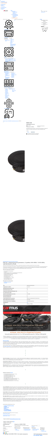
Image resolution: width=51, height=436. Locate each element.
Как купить (42, 430)
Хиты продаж (3, 8)
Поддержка (9, 261)
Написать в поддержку (36, 429)
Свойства (16, 261)
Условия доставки (43, 431)
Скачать (6, 413)
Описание (4, 261)
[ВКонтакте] (31, 132)
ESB (27, 302)
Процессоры (10, 60)
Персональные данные (27, 429)
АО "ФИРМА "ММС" (38, 435)
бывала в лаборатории (7, 346)
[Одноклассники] (32, 132)
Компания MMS (3, 4)
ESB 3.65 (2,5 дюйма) (6, 340)
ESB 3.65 (11, 372)
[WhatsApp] (34, 132)
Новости (2, 5)
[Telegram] (33, 132)
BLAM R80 (5, 406)
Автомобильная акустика (15, 418)
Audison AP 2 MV (6, 407)
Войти (16, 429)
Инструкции (13, 261)
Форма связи (14, 13)
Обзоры (7, 261)
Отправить (33, 426)
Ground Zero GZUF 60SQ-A (7, 410)
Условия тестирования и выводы (9, 405)
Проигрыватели (7, 71)
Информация (3, 1)
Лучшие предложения (15, 14)
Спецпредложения (3, 7)
